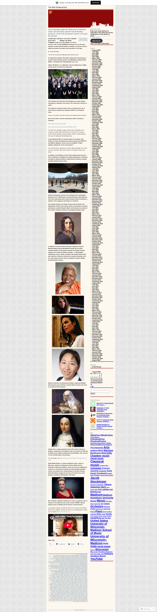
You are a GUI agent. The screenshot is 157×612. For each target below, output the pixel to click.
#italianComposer (83, 561)
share (55, 594)
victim (65, 598)
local (77, 586)
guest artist (63, 584)
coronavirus (59, 579)
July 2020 (95, 150)
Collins (75, 577)
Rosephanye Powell (60, 592)
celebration (62, 576)
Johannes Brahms (97, 485)
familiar (66, 582)
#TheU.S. (73, 569)
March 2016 (96, 233)
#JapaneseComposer (63, 562)
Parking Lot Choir (54, 590)
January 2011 (96, 333)
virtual (71, 598)
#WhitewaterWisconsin (70, 571)
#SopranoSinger (79, 568)
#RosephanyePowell (69, 567)
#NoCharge (57, 566)
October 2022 (96, 121)
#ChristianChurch (75, 557)
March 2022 (96, 129)
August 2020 (96, 148)
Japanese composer (70, 585)
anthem (82, 573)
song (50, 595)
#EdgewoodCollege (60, 559)
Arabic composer (59, 574)
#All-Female (58, 555)
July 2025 (95, 69)
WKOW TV (54, 600)
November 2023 (97, 101)
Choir (79, 576)
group (59, 584)
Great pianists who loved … (105, 404)
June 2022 (95, 124)
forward (63, 583)
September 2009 (97, 358)
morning (68, 588)
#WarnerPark (55, 571)
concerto (94, 471)
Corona (54, 579)
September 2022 (97, 122)
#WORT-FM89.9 (83, 572)
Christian (54, 577)
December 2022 (97, 119)
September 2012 (97, 301)
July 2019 (95, 169)
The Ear (63, 596)
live (69, 586)
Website (57, 599)
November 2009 (97, 355)
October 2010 (96, 338)
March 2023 (96, 114)
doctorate (53, 580)
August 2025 (96, 68)
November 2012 (97, 297)
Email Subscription (95, 29)
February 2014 (96, 273)
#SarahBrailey (78, 567)
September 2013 (97, 281)
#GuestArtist (76, 561)
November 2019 (97, 162)
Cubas (68, 579)
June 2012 (95, 305)
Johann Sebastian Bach (101, 485)
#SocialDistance (56, 568)
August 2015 (96, 244)
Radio (64, 591)
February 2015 (96, 254)
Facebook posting (60, 582)
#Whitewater (61, 571)
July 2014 (95, 265)
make (60, 587)
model (65, 588)
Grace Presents (83, 583)
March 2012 (96, 310)
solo (86, 594)
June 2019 (95, 170)
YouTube (78, 601)
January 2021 (96, 140)
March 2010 (96, 349)
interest (81, 584)
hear (72, 584)
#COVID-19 (64, 558)
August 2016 (96, 225)
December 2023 (97, 100)
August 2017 (96, 206)
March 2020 (96, 156)
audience (75, 574)
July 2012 (95, 304)
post (86, 590)
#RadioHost (84, 566)
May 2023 (95, 111)
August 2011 (96, 321)
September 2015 (97, 243)
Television (59, 596)
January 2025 (96, 79)
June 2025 (95, 71)
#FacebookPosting (83, 559)
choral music (84, 576)
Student (109, 516)
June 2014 (95, 267)
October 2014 (96, 260)
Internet (85, 584)
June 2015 (95, 248)
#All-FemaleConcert (66, 555)
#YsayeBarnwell (61, 573)
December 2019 (97, 161)
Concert (51, 579)
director (75, 579)
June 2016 (95, 228)
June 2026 (95, 53)
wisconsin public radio (97, 554)
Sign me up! (96, 41)
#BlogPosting (77, 556)
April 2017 (95, 212)
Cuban (64, 579)
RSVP (67, 592)
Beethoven (95, 453)
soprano (62, 595)
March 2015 (96, 252)
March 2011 (96, 330)
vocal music (75, 598)
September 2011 (97, 320)
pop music (78, 590)
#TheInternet (62, 569)
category (58, 576)
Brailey (68, 575)
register (80, 591)
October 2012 (96, 299)
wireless (70, 599)
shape (52, 594)
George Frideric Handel (106, 475)
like (62, 586)
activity (67, 573)
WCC (50, 599)
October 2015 (96, 241)
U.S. (73, 596)
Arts (71, 574)
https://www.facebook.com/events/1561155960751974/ (62, 127)
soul (65, 595)
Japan (63, 585)
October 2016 (96, 222)
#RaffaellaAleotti (55, 567)
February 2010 (96, 350)
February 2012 (96, 312)
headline (69, 584)
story (79, 595)
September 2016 (97, 223)
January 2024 (96, 98)
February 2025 (96, 77)
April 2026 (95, 56)
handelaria (100, 408)
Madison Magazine (54, 587)
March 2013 (96, 291)
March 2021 (96, 137)
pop (74, 590)
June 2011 (95, 325)
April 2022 (95, 127)
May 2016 (95, 230)
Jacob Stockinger (58, 585)
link (64, 586)
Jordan (77, 585)
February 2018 (96, 196)
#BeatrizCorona (57, 556)
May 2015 (95, 249)
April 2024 (95, 93)
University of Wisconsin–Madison (74, 597)
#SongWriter (72, 568)
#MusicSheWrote (83, 565)
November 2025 (97, 64)
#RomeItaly (61, 567)
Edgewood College (83, 580)
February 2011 (96, 331)
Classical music (83, 554)
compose (80, 577)
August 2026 (96, 50)
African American (74, 573)
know (59, 586)
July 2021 (95, 130)
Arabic (53, 574)
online (77, 589)
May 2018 (95, 191)
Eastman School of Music (72, 580)
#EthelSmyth (67, 559)
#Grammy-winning (60, 561)
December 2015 (97, 238)
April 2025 (95, 74)
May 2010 (95, 346)
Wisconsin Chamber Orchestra (101, 552)
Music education (78, 588)
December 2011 (97, 315)
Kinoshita (55, 586)
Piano (98, 511)
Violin (93, 546)
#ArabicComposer (75, 555)
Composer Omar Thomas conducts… (103, 415)
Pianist (92, 511)
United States (78, 596)
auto (78, 574)
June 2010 (95, 344)
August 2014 (96, 264)
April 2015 (95, 251)
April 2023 (95, 113)
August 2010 (96, 341)
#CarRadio (61, 557)
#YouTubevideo (54, 573)
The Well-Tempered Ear (57, 7)
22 (100, 381)
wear (53, 599)
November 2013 (97, 278)
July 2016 (95, 227)
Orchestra (96, 506)
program (93, 514)
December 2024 (97, 81)
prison (60, 591)
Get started (95, 2)
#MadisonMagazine (64, 564)
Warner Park (84, 598)
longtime (81, 586)
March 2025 (96, 76)
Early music (63, 580)
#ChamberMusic (94, 437)
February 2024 (96, 97)
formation (59, 583)
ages (79, 573)
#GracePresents (52, 561)
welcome (62, 599)
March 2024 (96, 95)
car (80, 575)
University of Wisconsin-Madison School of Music (101, 528)
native (62, 589)
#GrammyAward (68, 561)
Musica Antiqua (57, 589)
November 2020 (97, 143)
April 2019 (95, 174)
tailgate (54, 596)
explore (75, 581)
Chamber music (99, 455)
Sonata (109, 514)
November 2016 (97, 220)
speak (72, 595)
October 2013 (96, 280)
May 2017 (95, 211)
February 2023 (96, 116)
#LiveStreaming (83, 562)
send (86, 592)
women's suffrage (75, 600)
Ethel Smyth (62, 581)
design (71, 579)
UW (55, 598)
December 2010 (97, 334)
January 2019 (96, 179)
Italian (52, 585)
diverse (85, 579)
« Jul (92, 386)
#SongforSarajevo (65, 568)
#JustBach (77, 562)
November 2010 (97, 336)
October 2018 (96, 183)
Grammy (55, 584)
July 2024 (95, 89)
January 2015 (96, 256)
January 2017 (96, 217)
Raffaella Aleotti (74, 591)
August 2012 (96, 302)
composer (85, 577)
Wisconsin (75, 599)
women (59, 600)
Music (72, 588)
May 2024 (95, 92)
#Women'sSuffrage (65, 572)
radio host (68, 591)
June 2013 (95, 286)
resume (51, 592)
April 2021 (95, 135)
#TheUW (78, 569)
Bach (100, 450)
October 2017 (96, 203)
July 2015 (95, 246)
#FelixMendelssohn (71, 560)
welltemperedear (102, 424)
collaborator (70, 577)
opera (107, 503)
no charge (72, 589)
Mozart (93, 501)
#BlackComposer (65, 556)
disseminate (80, 579)
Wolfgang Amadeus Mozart (101, 555)
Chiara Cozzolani (69, 576)
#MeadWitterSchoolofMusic (57, 565)
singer (68, 594)
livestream (73, 586)
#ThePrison (67, 569)
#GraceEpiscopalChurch (81, 560)
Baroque (82, 574)
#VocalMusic (84, 570)
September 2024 (97, 85)
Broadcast (73, 575)
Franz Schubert (95, 475)
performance (61, 590)
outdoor (80, 589)
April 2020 (95, 154)
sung (86, 595)
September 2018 (97, 185)
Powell (57, 591)
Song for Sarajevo (56, 595)
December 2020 (97, 142)
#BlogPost (72, 556)
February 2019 (96, 177)
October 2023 (96, 103)
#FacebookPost (74, 559)
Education (53, 581)
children (76, 576)
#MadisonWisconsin (74, 564)
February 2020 (96, 158)
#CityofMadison (83, 557)
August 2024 (96, 87)
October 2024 (96, 84)
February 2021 (96, 138)
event (72, 581)
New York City (95, 504)
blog (62, 575)
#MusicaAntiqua (66, 565)
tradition (68, 596)
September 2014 (97, 262)
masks (75, 587)
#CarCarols (56, 557)
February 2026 (96, 60)
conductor (103, 471)
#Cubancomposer (71, 558)
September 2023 (97, 105)
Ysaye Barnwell (83, 601)
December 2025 (97, 63)
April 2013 (95, 289)
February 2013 (96, 293)
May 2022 (95, 125)
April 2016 (95, 232)
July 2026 (95, 52)
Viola (105, 543)
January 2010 (96, 352)
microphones (60, 588)
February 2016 (96, 235)
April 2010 (95, 347)
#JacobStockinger (54, 562)
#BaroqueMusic (83, 555)
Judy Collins (82, 585)
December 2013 (97, 277)
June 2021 (95, 132)
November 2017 (97, 201)
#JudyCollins (71, 562)
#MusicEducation (75, 565)
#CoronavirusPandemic (56, 558)
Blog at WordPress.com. (80, 610)
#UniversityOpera (69, 570)
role (55, 592)
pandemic (85, 589)
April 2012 (95, 309)
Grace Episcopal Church (73, 583)
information (76, 584)
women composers (66, 600)
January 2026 (96, 61)
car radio (53, 576)
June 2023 (95, 109)
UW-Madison (60, 598)
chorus (50, 577)
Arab (86, 573)
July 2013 (95, 285)
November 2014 (97, 259)
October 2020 (96, 145)
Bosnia (65, 575)
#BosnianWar (84, 556)
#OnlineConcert (63, 566)
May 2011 (95, 326)
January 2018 (96, 198)
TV (70, 596)
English (57, 581)
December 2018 (97, 180)
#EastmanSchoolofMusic (81, 558)
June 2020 (95, 151)
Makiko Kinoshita (65, 587)
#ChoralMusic (68, 557)
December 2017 (97, 199)
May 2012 (95, 307)
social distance (81, 594)
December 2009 (97, 354)
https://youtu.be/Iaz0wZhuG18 (56, 123)
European (68, 581)
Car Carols (84, 575)
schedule (82, 592)
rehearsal (85, 591)
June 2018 (95, 190)
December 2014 (97, 257)
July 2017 (95, 207)
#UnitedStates (84, 569)
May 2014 (95, 268)
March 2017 (96, 214)
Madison (85, 586)
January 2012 (96, 313)
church (58, 577)
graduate (51, 584)
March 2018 (96, 195)
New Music (67, 589)
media (55, 588)
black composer (56, 575)
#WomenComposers (74, 572)
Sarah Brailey (72, 592)
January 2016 (96, 236)
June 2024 (95, 90)
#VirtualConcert (77, 570)
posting (53, 591)
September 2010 (97, 339)
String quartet (103, 516)
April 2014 (95, 270)
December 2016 (97, 219)
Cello (109, 453)
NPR (102, 504)
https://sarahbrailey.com (64, 511)
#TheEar (85, 568)
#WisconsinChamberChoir (81, 571)
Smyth (75, 594)
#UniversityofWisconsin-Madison (57, 570)
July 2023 (95, 108)
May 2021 (95, 134)
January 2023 (96, 117)
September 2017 (97, 204)
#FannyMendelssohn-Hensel (60, 560)
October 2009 (96, 357)
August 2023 (96, 106)
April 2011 (95, 328)
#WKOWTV (57, 572)
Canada (77, 575)
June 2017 (95, 209)
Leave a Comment (83, 40)
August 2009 (96, 360)
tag (51, 596)
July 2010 (95, 342)
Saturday (78, 592)
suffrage (82, 595)
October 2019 (96, 164)
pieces (71, 590)
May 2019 (95, 172)
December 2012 (97, 296)
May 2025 (95, 72)
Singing (72, 594)
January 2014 (96, 275)
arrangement (66, 574)
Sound (68, 595)
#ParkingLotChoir (72, 566)
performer (67, 590)
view (68, 598)
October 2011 (96, 318)
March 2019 (96, 175)
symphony (95, 518)
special (75, 595)
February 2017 (96, 215)
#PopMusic (78, 566)
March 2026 (96, 58)
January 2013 (96, 294)
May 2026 (95, 55)
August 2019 (96, 167)
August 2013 (96, 283)
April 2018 (95, 193)
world (80, 600)
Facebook (80, 581)
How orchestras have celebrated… (103, 409)
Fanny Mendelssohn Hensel (75, 582)
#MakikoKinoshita (83, 564)
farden (83, 582)
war (80, 598)
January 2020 (96, 159)
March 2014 (96, 272)
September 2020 (97, 146)
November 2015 (97, 240)
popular (82, 590)
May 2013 (95, 288)
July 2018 (95, 188)
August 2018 (96, 187)
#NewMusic (51, 566)
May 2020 (95, 153)
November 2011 (97, 317)
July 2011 (95, 323)
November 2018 (97, 182)
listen (67, 586)
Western (66, 599)
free (67, 583)
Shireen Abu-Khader (61, 594)
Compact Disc (104, 465)
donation (58, 580)
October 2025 (96, 66)
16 (101, 379)
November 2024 (97, 82)
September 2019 (97, 166)
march (71, 587)
